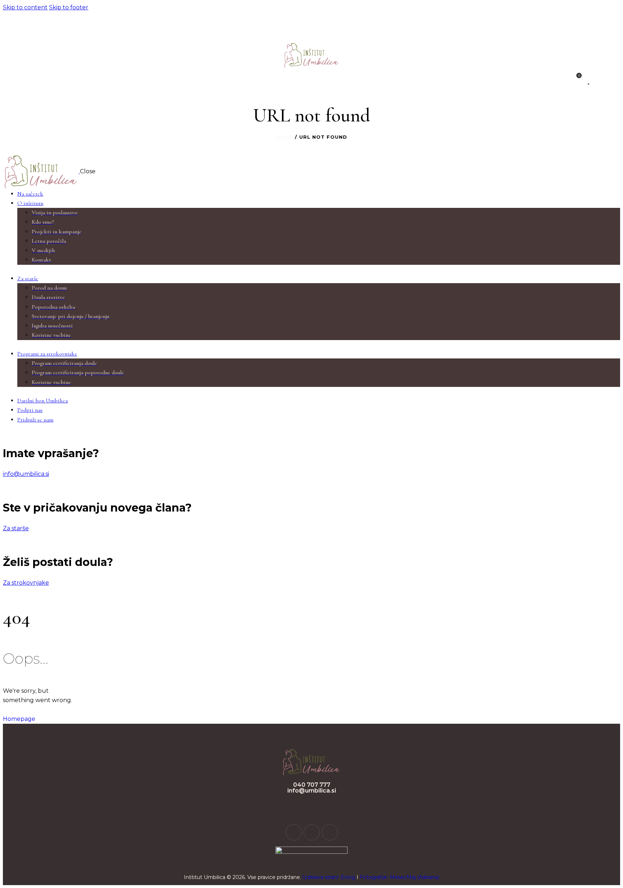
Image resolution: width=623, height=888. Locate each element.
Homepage (19, 718)
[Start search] (588, 84)
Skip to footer (68, 7)
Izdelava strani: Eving (328, 877)
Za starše (16, 528)
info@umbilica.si (26, 473)
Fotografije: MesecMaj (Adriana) (399, 877)
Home (284, 137)
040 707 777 (311, 784)
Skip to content (25, 7)
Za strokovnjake (26, 582)
